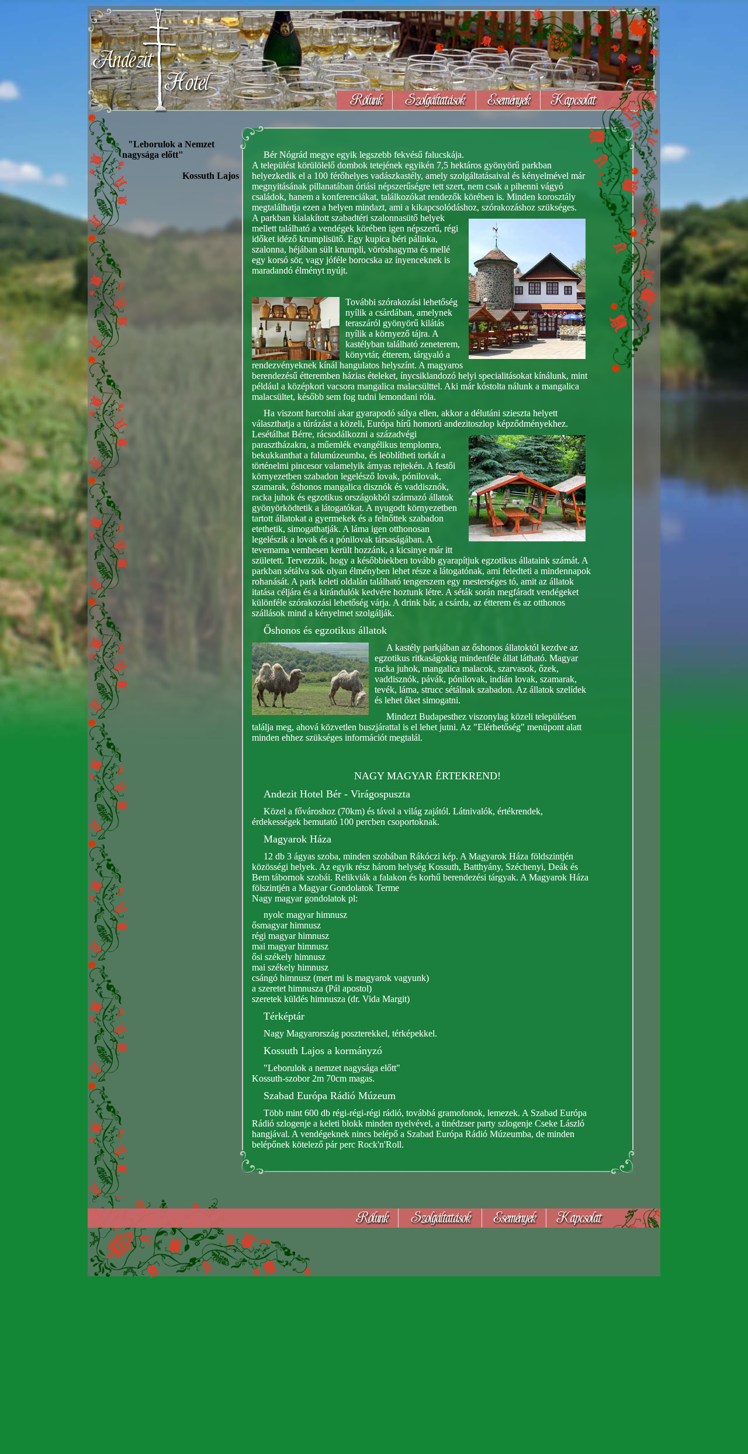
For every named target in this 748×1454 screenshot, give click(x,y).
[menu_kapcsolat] (597, 100)
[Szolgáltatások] (434, 100)
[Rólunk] (365, 100)
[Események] (508, 100)
